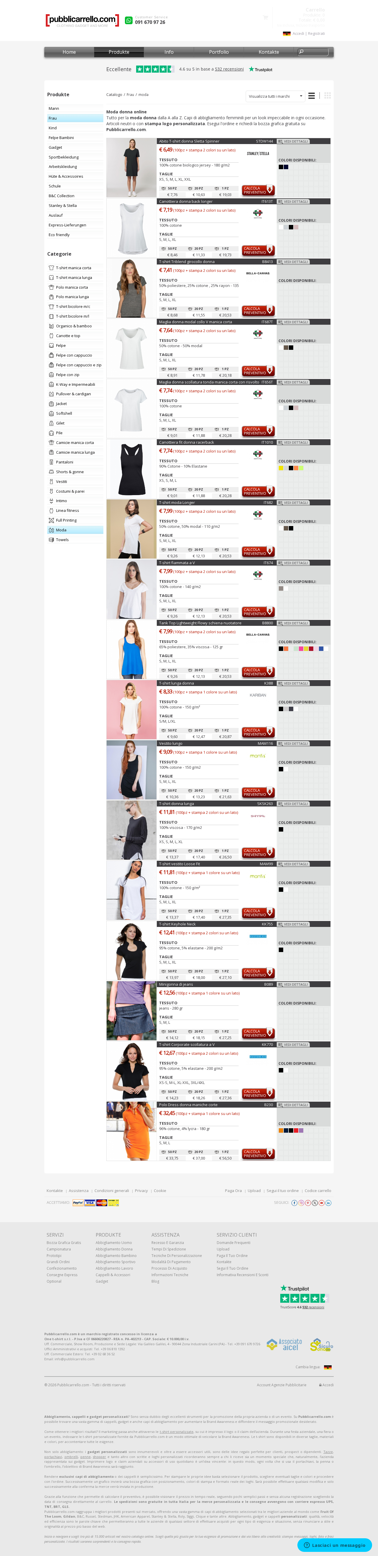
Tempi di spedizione (168, 1249)
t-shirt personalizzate (176, 1431)
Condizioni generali (111, 1190)
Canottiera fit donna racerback (186, 442)
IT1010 (267, 442)
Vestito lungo (171, 743)
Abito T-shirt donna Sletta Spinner (189, 141)
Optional (54, 1281)
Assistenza (79, 1190)
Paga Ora (233, 1190)
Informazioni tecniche (169, 1274)
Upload (254, 1190)
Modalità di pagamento (171, 1261)
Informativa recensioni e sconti (242, 1274)
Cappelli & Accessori (113, 1274)
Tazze (328, 1451)
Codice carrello (318, 1190)
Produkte (119, 52)
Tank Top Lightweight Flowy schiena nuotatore (200, 623)
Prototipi (54, 1255)
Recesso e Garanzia (167, 1242)
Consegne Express (62, 1274)
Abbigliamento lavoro (114, 1268)
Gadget (102, 1281)
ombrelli (71, 1456)
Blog (155, 1281)
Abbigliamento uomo (114, 1242)
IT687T (267, 321)
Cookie (160, 1190)
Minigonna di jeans (176, 984)
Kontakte (269, 52)
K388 (268, 683)
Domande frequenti (233, 1242)
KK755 (267, 924)
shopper (99, 1456)
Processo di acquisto (169, 1268)
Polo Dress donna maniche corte (188, 1104)
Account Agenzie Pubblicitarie (282, 1384)
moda (144, 94)
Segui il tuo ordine (283, 1190)
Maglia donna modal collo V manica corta (195, 321)
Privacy (141, 1190)
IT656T (267, 382)
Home (69, 52)
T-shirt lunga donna (176, 683)
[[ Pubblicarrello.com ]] (82, 22)
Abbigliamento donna (114, 1249)
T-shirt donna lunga (176, 803)
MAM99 (266, 863)
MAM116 (265, 743)
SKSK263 (265, 803)
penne (85, 1456)
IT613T (267, 201)
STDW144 (264, 141)
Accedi (328, 1384)
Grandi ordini (58, 1261)
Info (169, 52)
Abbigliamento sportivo (116, 1261)
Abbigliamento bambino (116, 1255)
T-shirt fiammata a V (177, 562)
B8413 (267, 261)
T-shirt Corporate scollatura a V (187, 1044)
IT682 (268, 502)
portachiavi (53, 1456)
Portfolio (219, 52)
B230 (268, 1104)
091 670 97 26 (150, 22)
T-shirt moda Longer (177, 502)
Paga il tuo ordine (232, 1255)
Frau (130, 94)
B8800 (267, 623)
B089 (268, 984)
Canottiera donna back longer (186, 201)
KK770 (267, 1044)
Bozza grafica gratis (64, 1242)
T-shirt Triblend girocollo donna (187, 261)
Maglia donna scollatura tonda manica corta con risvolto (209, 382)
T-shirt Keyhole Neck (177, 924)
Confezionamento (62, 1268)
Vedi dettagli (296, 141)
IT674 (268, 562)
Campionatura (59, 1249)
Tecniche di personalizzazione (176, 1255)
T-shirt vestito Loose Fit (179, 863)
